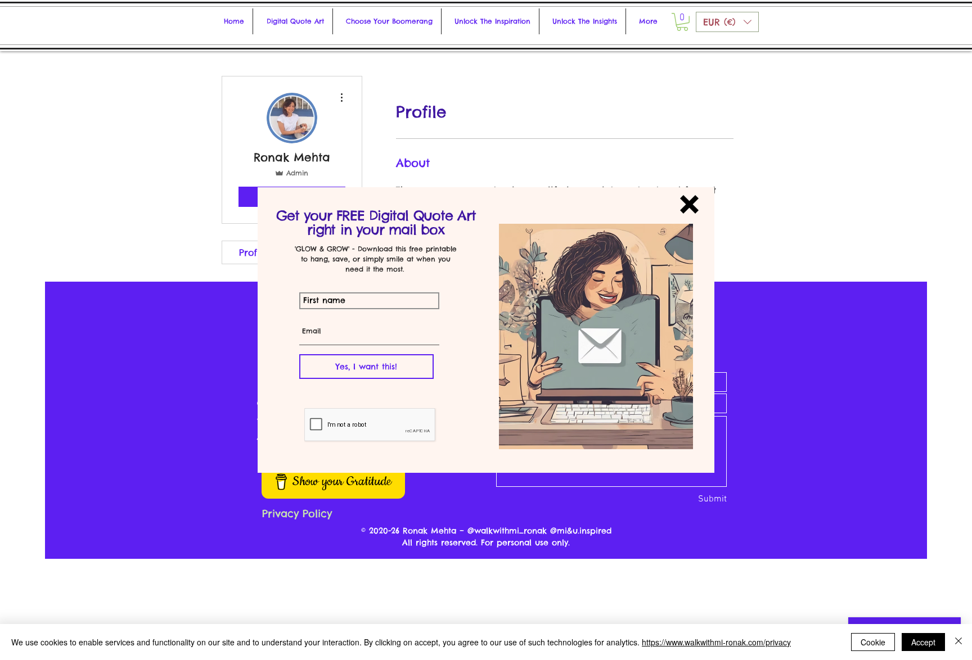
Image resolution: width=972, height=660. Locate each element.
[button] (689, 204)
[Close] (958, 642)
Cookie (873, 642)
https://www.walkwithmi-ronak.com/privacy (716, 642)
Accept (923, 642)
